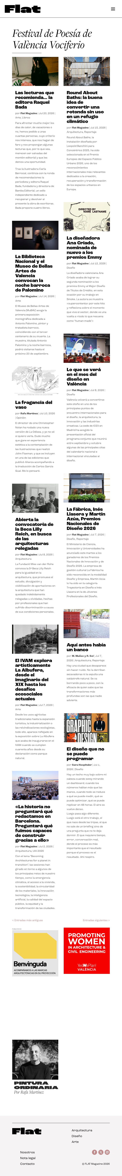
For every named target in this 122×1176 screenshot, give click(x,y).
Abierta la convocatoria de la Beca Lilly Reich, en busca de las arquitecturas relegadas (34, 534)
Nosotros (27, 1152)
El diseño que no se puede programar (85, 754)
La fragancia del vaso (33, 405)
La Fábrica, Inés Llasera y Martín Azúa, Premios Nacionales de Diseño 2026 (86, 519)
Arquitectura (23, 559)
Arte (18, 118)
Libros (26, 118)
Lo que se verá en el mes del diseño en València (84, 377)
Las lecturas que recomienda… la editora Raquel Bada (34, 100)
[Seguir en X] (100, 1152)
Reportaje (90, 132)
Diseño (71, 268)
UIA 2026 (38, 851)
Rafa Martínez (29, 413)
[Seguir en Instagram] (107, 1152)
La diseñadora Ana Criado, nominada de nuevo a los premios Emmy (84, 248)
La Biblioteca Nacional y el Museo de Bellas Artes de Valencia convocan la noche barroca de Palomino (34, 273)
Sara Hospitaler (82, 765)
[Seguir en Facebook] (94, 1152)
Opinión (21, 418)
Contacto (27, 1164)
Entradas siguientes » (96, 920)
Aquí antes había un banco (86, 647)
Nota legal (28, 1158)
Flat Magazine (28, 113)
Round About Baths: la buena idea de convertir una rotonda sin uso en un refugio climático (85, 107)
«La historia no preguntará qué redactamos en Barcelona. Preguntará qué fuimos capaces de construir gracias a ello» (34, 824)
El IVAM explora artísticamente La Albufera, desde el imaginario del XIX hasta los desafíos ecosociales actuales (33, 680)
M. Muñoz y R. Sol (83, 656)
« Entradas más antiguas (27, 920)
